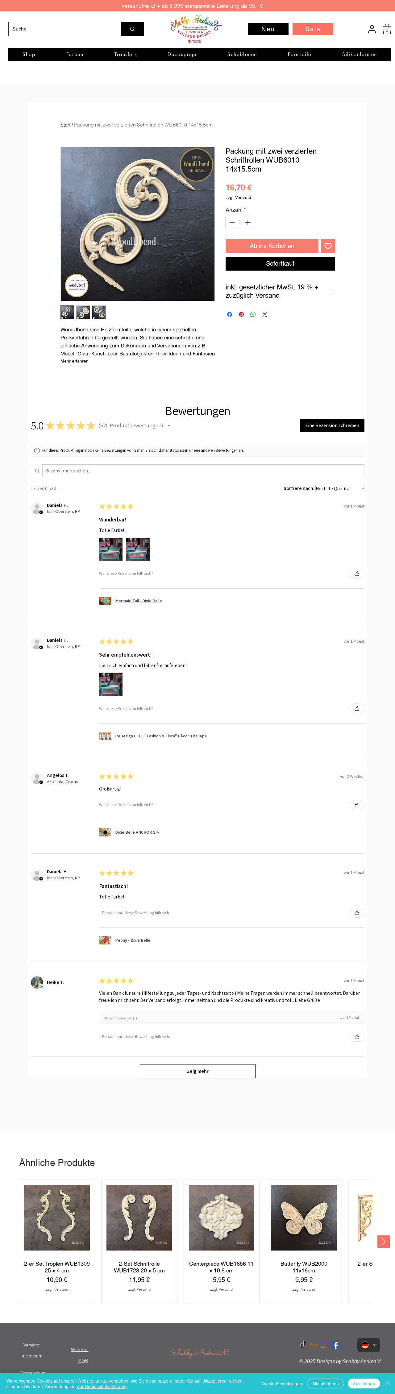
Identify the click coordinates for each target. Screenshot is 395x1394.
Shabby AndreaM (199, 1353)
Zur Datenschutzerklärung (102, 1386)
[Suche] (132, 29)
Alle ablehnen (325, 1383)
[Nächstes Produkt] (383, 1241)
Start (65, 125)
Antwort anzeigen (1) (120, 1018)
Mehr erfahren (74, 361)
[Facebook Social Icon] (335, 1345)
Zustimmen (364, 1383)
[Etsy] (314, 1345)
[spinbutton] (239, 222)
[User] (372, 29)
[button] (387, 29)
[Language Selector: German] (368, 1345)
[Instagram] (324, 1345)
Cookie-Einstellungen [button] (281, 1383)
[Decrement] (231, 222)
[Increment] (248, 222)
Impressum (31, 1356)
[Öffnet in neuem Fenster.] (41, 986)
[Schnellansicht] (57, 1217)
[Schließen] (387, 1383)
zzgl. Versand (238, 197)
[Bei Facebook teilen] (229, 314)
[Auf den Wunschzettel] (328, 246)
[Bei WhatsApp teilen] (253, 314)
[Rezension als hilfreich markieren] (357, 574)
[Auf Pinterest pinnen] (241, 314)
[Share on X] (264, 314)
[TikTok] (303, 1345)
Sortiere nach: (299, 488)
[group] (196, 1242)
